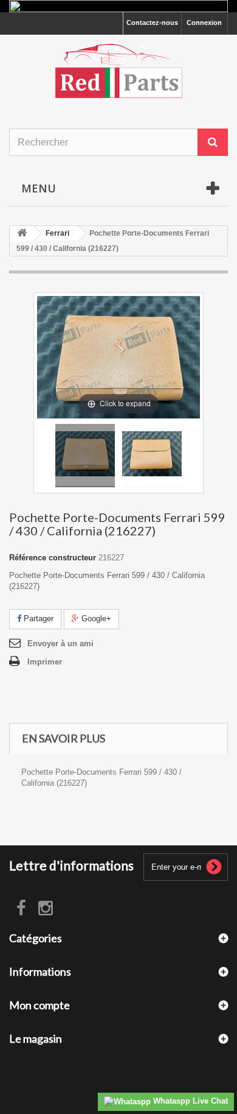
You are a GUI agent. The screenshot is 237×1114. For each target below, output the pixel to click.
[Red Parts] (118, 71)
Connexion (204, 22)
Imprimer (44, 661)
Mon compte (39, 1005)
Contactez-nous (152, 22)
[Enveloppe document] (85, 455)
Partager (37, 618)
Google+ (95, 618)
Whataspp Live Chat (189, 1100)
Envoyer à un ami (60, 643)
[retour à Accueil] (21, 233)
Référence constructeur (52, 557)
